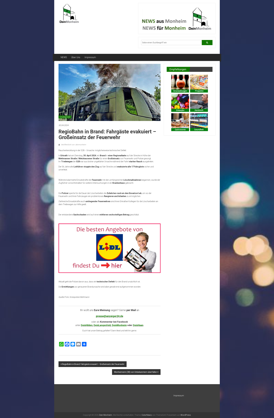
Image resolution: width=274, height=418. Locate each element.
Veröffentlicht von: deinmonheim (73, 145)
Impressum (90, 57)
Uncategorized (65, 117)
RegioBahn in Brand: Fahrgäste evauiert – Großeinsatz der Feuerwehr (93, 364)
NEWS (64, 57)
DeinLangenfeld (102, 325)
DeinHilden (86, 325)
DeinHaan (138, 325)
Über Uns (75, 57)
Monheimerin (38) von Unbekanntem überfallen (135, 372)
